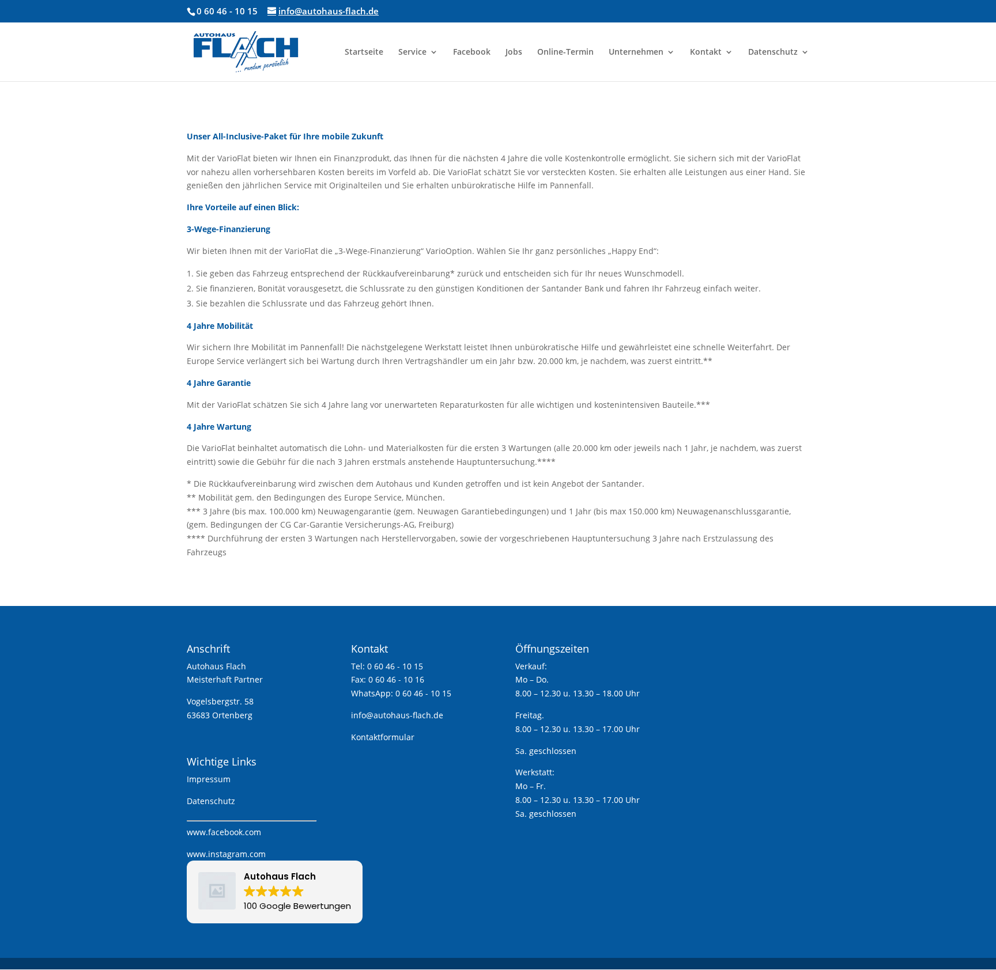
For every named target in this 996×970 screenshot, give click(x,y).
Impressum (209, 779)
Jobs (513, 52)
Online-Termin (565, 52)
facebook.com (234, 832)
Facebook (472, 52)
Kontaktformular (382, 737)
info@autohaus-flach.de (397, 715)
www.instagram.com (226, 853)
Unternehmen (636, 52)
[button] (275, 892)
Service (412, 52)
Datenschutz (773, 52)
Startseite (364, 52)
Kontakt (706, 52)
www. (197, 832)
